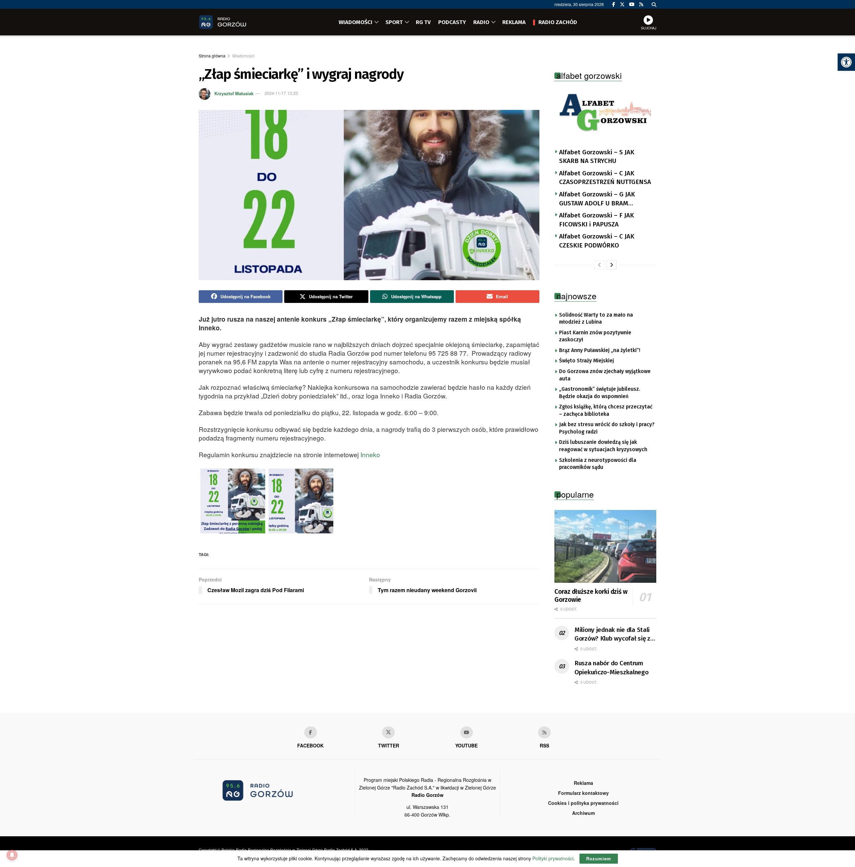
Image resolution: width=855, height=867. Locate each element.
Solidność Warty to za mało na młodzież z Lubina (596, 318)
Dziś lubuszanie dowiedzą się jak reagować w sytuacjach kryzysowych (603, 446)
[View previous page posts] (599, 265)
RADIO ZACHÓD (557, 22)
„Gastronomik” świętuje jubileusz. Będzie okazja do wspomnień (599, 392)
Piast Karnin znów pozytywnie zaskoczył (595, 336)
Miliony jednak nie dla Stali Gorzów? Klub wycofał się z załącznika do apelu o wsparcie (612, 634)
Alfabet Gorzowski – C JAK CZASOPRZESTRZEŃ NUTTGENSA (605, 177)
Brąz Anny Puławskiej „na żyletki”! (599, 350)
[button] (846, 62)
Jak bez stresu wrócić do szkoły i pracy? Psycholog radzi (607, 428)
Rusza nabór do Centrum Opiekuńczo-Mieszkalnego (611, 667)
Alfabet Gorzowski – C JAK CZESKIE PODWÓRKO (596, 240)
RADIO (481, 22)
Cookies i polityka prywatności (583, 803)
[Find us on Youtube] (466, 732)
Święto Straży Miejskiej (586, 361)
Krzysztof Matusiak (233, 93)
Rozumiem (598, 858)
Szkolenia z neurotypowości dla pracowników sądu (597, 464)
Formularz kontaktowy (583, 793)
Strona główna (212, 55)
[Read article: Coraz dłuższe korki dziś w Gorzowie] (605, 546)
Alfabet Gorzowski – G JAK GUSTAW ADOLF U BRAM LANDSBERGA (597, 199)
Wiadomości (243, 55)
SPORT (394, 22)
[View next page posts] (612, 265)
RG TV (423, 22)
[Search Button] (654, 4)
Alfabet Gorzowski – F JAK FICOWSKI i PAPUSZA (596, 219)
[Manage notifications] (12, 855)
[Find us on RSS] (641, 4)
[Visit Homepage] (232, 22)
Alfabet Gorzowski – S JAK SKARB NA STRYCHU (596, 156)
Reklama (583, 782)
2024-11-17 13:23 (281, 93)
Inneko (370, 454)
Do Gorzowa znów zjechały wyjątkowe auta (605, 375)
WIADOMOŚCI (355, 22)
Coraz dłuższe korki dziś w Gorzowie (591, 595)
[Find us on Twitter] (622, 4)
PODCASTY (452, 22)
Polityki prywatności (552, 858)
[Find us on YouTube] (632, 4)
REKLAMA (514, 22)
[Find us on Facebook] (613, 4)
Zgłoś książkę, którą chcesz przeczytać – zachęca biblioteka (605, 410)
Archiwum (583, 813)
